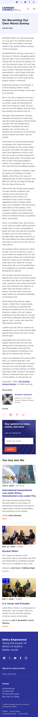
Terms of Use (23, 714)
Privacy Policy (15, 711)
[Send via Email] (23, 415)
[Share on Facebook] (17, 415)
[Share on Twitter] (4, 415)
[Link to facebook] (29, 2)
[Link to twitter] (21, 2)
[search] (28, 8)
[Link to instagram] (34, 2)
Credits (4, 711)
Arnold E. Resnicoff (23, 395)
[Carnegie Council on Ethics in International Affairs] (11, 9)
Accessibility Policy (9, 714)
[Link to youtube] (25, 2)
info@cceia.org (8, 688)
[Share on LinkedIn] (11, 415)
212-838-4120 (8, 691)
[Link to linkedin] (17, 2)
